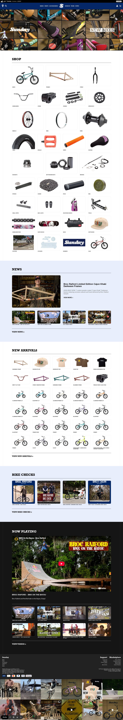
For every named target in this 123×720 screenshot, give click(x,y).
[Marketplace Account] (117, 6)
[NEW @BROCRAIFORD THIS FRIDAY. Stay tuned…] (10, 689)
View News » (18, 332)
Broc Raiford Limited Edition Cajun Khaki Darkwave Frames (85, 285)
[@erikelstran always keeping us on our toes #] (112, 689)
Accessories (53, 6)
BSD (119, 671)
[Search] (6, 6)
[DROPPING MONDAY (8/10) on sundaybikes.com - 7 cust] (51, 710)
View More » (68, 297)
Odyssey (106, 670)
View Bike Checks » (22, 512)
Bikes (42, 6)
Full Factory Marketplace (104, 668)
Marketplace (115, 657)
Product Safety (104, 662)
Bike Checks (23, 474)
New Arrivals (24, 350)
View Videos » (19, 644)
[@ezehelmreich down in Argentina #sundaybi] (31, 689)
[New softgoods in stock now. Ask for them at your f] (92, 689)
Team (72, 6)
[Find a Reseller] (3, 6)
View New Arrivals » (22, 456)
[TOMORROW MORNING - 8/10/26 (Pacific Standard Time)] (31, 710)
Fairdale (113, 670)
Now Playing (24, 531)
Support (119, 1)
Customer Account (117, 661)
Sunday (5, 657)
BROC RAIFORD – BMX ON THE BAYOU (29, 595)
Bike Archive (104, 664)
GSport (119, 670)
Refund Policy (118, 662)
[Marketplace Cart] (120, 6)
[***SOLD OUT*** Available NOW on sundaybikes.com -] (10, 710)
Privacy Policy (118, 663)
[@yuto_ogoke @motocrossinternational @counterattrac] (51, 689)
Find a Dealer (118, 659)
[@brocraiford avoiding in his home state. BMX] (72, 710)
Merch (67, 6)
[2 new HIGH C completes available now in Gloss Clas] (72, 689)
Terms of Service (117, 664)
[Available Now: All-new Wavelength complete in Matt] (112, 710)
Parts (46, 6)
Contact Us (105, 659)
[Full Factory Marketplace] (2, 1)
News (77, 6)
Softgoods (4, 663)
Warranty (105, 661)
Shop (16, 59)
